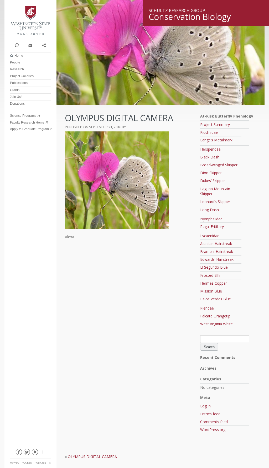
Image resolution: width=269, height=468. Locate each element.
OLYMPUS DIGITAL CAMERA (92, 456)
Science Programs (23, 116)
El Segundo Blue (214, 267)
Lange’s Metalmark (216, 139)
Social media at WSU (42, 453)
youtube (34, 453)
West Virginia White (216, 323)
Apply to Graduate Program (29, 129)
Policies (40, 462)
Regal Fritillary (212, 226)
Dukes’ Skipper (212, 180)
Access (27, 462)
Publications (19, 83)
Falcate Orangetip (215, 315)
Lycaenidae (209, 235)
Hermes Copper (213, 283)
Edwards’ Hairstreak (217, 259)
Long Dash (209, 209)
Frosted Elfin (210, 275)
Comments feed (214, 421)
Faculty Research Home (27, 122)
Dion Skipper (211, 172)
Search (16, 45)
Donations (17, 103)
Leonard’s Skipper (215, 201)
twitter (26, 453)
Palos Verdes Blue (215, 298)
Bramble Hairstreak (216, 251)
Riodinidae (209, 132)
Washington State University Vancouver (30, 20)
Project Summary (215, 124)
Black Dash (209, 157)
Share (43, 45)
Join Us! (16, 97)
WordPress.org (212, 429)
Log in (205, 405)
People (15, 62)
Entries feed (210, 413)
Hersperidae (210, 149)
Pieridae (207, 308)
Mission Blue (211, 291)
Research (17, 69)
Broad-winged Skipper (218, 164)
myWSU (14, 462)
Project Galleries (22, 76)
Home (18, 55)
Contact (30, 45)
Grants (14, 90)
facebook (18, 453)
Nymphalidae (211, 218)
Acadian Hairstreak (216, 243)
